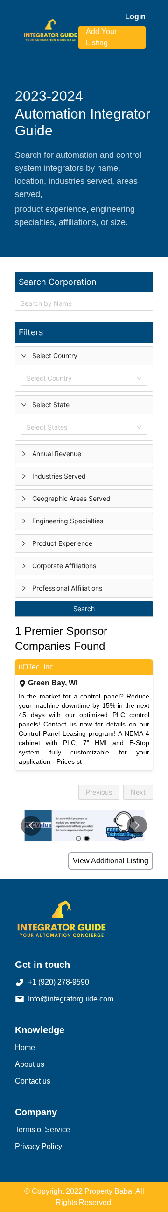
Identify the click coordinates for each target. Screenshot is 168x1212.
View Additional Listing (110, 861)
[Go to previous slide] (31, 826)
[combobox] (28, 378)
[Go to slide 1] (78, 838)
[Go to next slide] (137, 826)
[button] (84, 356)
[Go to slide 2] (87, 838)
